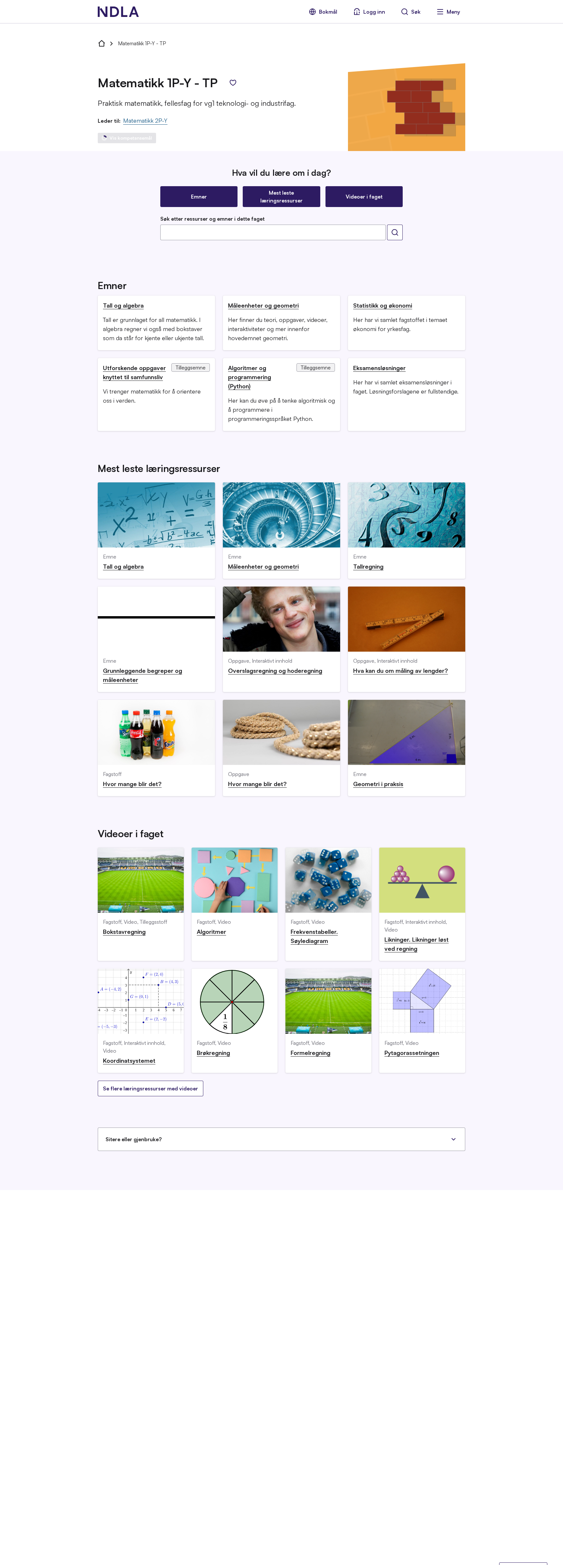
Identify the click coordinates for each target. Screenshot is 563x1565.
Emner (199, 196)
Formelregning (310, 1052)
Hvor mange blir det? (132, 783)
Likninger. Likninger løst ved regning (416, 944)
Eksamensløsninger (379, 367)
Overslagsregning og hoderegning (275, 670)
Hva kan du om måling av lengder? (400, 670)
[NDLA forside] (102, 43)
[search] (395, 232)
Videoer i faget (364, 196)
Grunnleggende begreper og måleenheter (142, 675)
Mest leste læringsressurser (281, 196)
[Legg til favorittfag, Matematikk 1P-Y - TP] (233, 82)
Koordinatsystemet (129, 1060)
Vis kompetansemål (130, 138)
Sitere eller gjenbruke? (134, 1139)
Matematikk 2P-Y (145, 120)
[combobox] (273, 232)
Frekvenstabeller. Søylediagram (314, 936)
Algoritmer (211, 931)
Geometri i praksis (378, 783)
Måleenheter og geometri (263, 305)
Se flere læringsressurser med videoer (150, 1088)
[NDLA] (118, 12)
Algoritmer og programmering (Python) (249, 377)
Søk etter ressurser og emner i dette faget (212, 218)
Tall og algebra (123, 305)
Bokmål (328, 11)
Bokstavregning (124, 931)
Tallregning (368, 566)
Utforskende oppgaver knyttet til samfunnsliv (134, 372)
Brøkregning (213, 1052)
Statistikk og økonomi (382, 305)
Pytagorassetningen (411, 1052)
